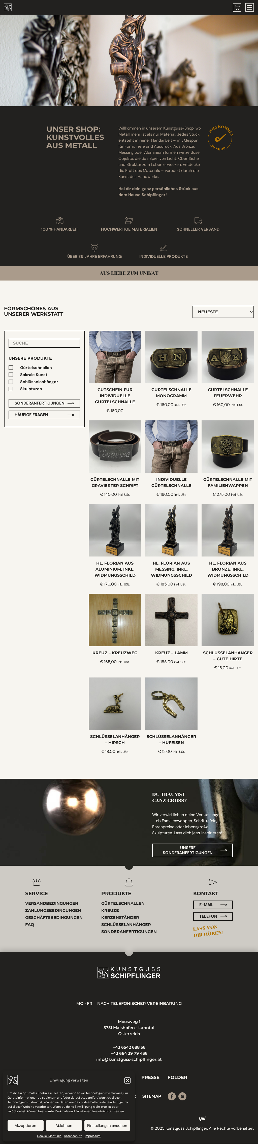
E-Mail (206, 904)
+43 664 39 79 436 (129, 1053)
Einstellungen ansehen (107, 1125)
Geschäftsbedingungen (54, 917)
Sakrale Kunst (33, 374)
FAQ (29, 924)
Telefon (208, 916)
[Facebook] (172, 1096)
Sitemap (151, 1096)
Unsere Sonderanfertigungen (188, 850)
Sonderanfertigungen (39, 403)
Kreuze (110, 910)
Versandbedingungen (51, 903)
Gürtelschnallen (36, 367)
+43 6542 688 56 (129, 1047)
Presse (150, 1077)
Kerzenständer (120, 917)
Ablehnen (63, 1125)
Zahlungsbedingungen (53, 910)
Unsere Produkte (30, 358)
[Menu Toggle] (249, 7)
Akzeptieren (25, 1125)
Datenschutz (73, 1136)
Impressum (93, 1136)
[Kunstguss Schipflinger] (129, 973)
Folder (177, 1077)
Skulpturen (31, 388)
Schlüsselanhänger (39, 381)
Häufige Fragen (31, 414)
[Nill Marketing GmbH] (202, 1118)
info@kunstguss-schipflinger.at (129, 1059)
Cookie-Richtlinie (49, 1136)
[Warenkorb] (237, 7)
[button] (127, 1080)
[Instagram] (182, 1096)
